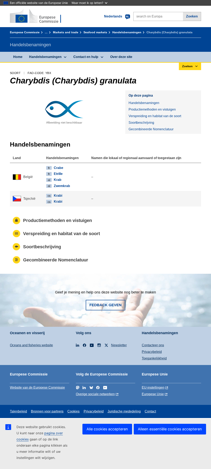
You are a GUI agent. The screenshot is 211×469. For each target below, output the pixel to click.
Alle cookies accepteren (107, 429)
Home (17, 57)
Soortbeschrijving (141, 122)
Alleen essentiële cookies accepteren (170, 429)
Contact (150, 411)
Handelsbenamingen (126, 32)
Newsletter (119, 345)
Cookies (73, 411)
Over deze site (121, 57)
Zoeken (192, 16)
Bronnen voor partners (47, 411)
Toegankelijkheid (154, 358)
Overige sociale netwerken (95, 394)
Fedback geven (105, 305)
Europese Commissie (25, 32)
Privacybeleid (152, 351)
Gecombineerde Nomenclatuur (151, 129)
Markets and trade (65, 32)
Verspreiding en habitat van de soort (155, 116)
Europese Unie (153, 394)
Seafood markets (95, 32)
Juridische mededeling (124, 411)
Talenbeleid (18, 411)
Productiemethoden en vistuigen (152, 109)
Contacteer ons (153, 345)
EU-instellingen (153, 387)
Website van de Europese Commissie (37, 387)
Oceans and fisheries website (31, 345)
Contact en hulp (85, 57)
